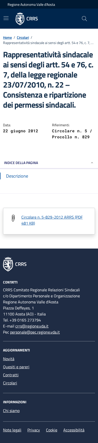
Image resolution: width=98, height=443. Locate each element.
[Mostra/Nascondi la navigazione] (6, 18)
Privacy (33, 430)
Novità (8, 359)
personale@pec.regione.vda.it (35, 332)
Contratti (11, 375)
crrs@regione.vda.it (31, 326)
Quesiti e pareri (16, 367)
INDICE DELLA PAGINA (21, 162)
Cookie (51, 430)
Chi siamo (11, 411)
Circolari (23, 37)
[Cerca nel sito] (84, 19)
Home (7, 37)
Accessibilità (73, 430)
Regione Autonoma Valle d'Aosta (31, 4)
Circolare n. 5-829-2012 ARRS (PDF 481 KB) (52, 220)
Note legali (12, 430)
